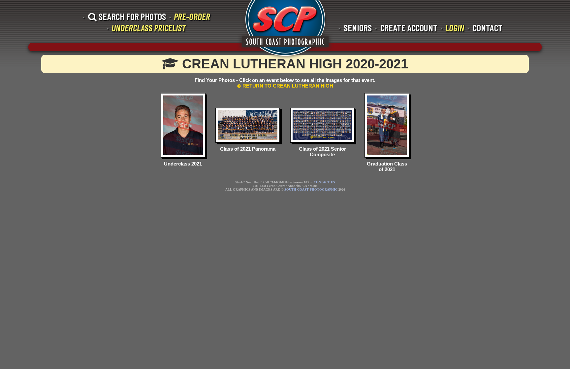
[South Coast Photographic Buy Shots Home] (285, 29)
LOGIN (454, 27)
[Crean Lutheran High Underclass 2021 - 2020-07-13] (183, 125)
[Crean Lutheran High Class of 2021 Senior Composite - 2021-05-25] (322, 125)
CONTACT (487, 27)
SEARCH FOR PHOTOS (131, 16)
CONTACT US (324, 182)
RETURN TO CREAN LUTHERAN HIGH (287, 86)
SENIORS (358, 27)
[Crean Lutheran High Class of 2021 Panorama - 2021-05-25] (247, 125)
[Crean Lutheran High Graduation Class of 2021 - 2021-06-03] (387, 125)
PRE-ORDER (192, 16)
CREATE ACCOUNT (408, 27)
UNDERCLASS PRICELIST (148, 27)
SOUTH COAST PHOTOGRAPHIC (310, 189)
